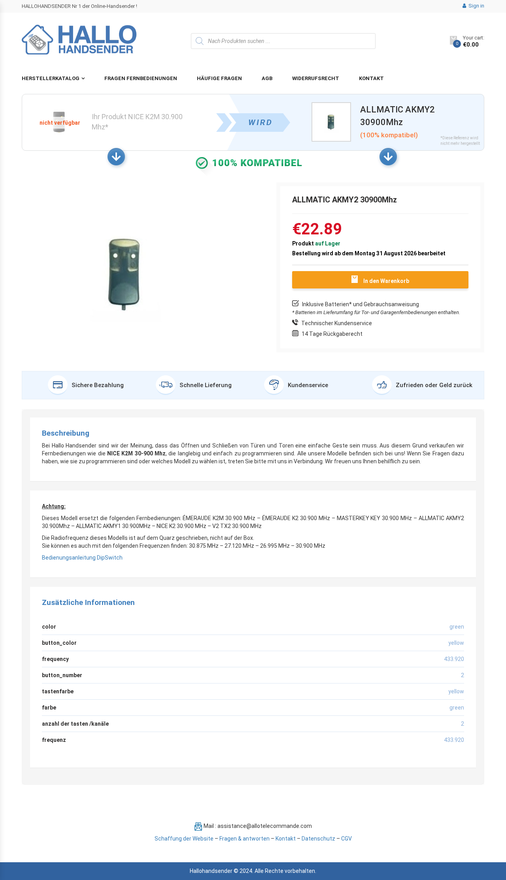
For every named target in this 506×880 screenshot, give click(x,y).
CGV (346, 838)
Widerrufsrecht (315, 78)
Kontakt (371, 78)
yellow (456, 691)
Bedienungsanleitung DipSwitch (82, 557)
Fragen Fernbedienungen (140, 78)
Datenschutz (318, 838)
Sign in (475, 6)
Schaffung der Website (184, 838)
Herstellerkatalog (50, 78)
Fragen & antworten (244, 838)
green (456, 707)
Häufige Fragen (219, 78)
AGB (267, 78)
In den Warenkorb (386, 281)
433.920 (454, 740)
